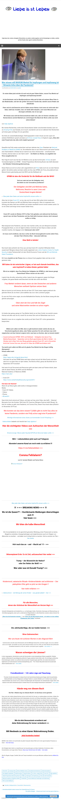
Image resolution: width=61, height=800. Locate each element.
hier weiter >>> (48, 646)
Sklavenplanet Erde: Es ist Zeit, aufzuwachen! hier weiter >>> (30, 554)
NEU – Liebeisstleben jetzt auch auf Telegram (30, 439)
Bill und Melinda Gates (22, 770)
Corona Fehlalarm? (30, 455)
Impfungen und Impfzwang (32, 775)
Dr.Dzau (48, 160)
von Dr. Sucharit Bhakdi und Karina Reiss (30, 460)
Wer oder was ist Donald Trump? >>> (30, 568)
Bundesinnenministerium (34, 770)
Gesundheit (20, 785)
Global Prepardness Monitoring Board (11, 775)
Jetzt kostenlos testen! (30, 735)
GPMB (22, 775)
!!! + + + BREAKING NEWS (27, 507)
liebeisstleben (7, 421)
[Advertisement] (30, 25)
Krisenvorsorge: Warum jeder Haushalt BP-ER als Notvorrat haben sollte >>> (30, 433)
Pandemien (23, 778)
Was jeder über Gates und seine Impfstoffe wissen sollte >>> (22, 196)
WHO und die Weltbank (7, 780)
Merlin (15, 798)
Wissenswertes (27, 785)
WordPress (9, 798)
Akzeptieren (53, 796)
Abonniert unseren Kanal (19, 443)
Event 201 (16, 200)
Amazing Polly (8, 130)
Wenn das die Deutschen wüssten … (12, 616)
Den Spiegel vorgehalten (7, 773)
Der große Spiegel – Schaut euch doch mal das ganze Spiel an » (42, 791)
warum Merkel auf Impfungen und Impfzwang (38, 778)
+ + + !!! (43, 507)
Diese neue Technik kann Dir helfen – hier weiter (35, 750)
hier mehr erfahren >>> (31, 589)
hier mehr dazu (10, 742)
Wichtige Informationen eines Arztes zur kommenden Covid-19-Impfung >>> (30, 417)
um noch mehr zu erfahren (40, 443)
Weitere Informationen (43, 796)
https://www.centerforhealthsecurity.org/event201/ (19, 380)
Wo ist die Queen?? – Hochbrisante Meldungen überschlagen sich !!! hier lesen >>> (30, 515)
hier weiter (30, 538)
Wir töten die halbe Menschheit (30, 524)
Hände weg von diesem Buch (30, 688)
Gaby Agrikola (8, 124)
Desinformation (18, 773)
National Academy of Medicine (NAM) (11, 778)
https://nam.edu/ (7, 374)
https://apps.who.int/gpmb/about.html (15, 357)
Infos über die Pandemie (45, 775)
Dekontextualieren (46, 770)
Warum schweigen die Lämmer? (30, 652)
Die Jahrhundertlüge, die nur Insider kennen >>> (30, 628)
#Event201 (5, 770)
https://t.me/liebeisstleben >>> (30, 448)
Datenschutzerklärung (45, 798)
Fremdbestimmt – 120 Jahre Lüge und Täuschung (30, 673)
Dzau (41, 147)
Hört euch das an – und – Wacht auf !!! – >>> (31, 544)
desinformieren (27, 773)
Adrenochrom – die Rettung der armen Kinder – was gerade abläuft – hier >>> (27, 593)
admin (19, 88)
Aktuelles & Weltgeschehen (10, 785)
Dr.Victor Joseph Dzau (34, 138)
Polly (37, 168)
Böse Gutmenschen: (31, 634)
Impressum (55, 798)
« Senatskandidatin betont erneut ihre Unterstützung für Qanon (18, 789)
